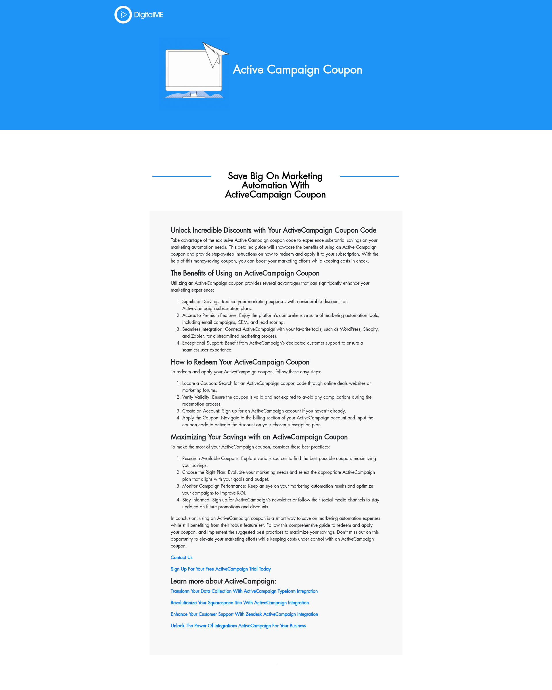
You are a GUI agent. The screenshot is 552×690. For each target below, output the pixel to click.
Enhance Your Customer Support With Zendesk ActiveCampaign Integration (244, 614)
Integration (298, 602)
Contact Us (181, 557)
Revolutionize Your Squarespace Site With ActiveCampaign (229, 602)
